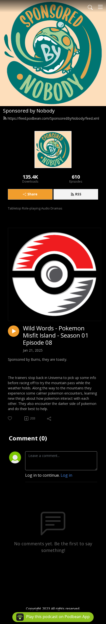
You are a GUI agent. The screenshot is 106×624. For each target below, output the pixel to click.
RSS (78, 194)
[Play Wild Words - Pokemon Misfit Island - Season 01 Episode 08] (13, 331)
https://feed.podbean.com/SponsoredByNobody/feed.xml (53, 118)
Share (32, 194)
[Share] (49, 418)
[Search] (90, 7)
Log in (66, 475)
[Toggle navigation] (100, 7)
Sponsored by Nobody (29, 110)
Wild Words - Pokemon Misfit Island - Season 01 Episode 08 (55, 335)
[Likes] (10, 418)
